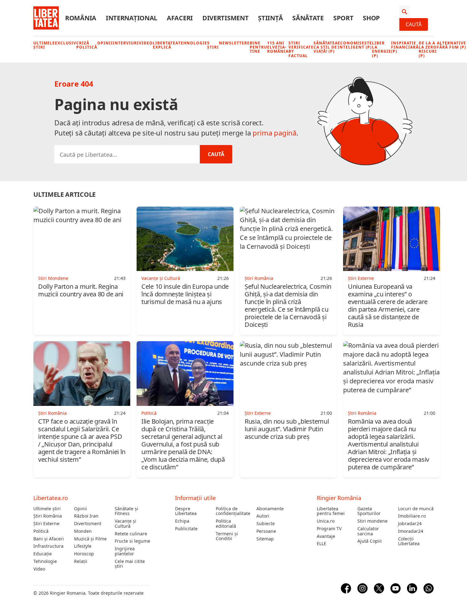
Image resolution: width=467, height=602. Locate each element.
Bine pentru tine (258, 47)
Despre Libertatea (186, 511)
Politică (41, 531)
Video (146, 43)
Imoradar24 (410, 531)
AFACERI (180, 18)
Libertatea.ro (50, 498)
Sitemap (265, 538)
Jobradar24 (410, 523)
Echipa (182, 521)
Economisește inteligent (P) (355, 45)
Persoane (266, 531)
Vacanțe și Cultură (125, 524)
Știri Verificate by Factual (301, 49)
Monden (83, 531)
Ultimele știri (44, 45)
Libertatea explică (165, 45)
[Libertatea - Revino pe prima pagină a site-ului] (46, 18)
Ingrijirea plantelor (125, 551)
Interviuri (126, 43)
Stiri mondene (372, 521)
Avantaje (326, 536)
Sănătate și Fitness (126, 511)
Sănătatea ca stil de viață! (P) (326, 47)
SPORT (343, 18)
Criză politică (86, 45)
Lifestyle (82, 546)
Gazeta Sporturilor (369, 511)
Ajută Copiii (369, 541)
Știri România (47, 516)
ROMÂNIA (80, 18)
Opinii (105, 43)
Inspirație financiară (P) (405, 47)
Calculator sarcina (368, 531)
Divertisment (87, 523)
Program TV (329, 528)
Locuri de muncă (416, 508)
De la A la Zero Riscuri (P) (428, 49)
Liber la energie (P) (381, 49)
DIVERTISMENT (225, 18)
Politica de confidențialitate (233, 511)
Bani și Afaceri (48, 538)
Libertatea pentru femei (331, 511)
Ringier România (339, 498)
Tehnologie (192, 43)
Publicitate (186, 528)
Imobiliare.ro (412, 516)
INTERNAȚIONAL (131, 18)
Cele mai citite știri (130, 564)
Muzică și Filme (90, 538)
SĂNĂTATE (308, 18)
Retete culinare (131, 533)
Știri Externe (46, 523)
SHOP (371, 18)
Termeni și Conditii (227, 536)
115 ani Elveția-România (277, 47)
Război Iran (86, 516)
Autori (262, 516)
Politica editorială (226, 524)
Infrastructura (48, 546)
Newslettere (234, 43)
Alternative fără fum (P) (451, 45)
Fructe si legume (132, 541)
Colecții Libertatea (409, 541)
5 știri (213, 45)
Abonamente (270, 508)
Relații (80, 561)
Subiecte (265, 523)
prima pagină (274, 132)
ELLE (321, 543)
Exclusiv (65, 43)
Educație (42, 553)
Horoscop (84, 553)
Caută (414, 24)
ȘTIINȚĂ (270, 18)
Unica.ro (326, 521)
